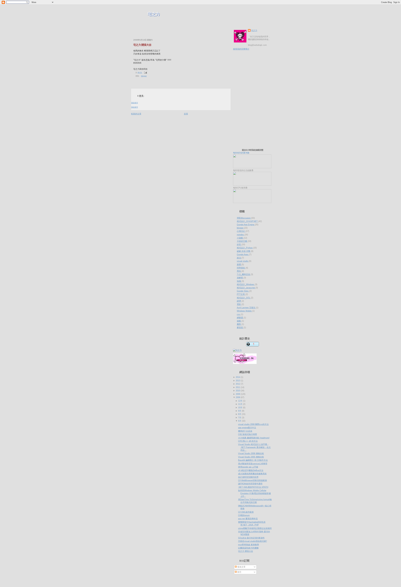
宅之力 (154, 14)
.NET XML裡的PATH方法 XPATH (253, 487)
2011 (238, 387)
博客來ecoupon (244, 218)
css (239, 314)
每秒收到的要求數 (248, 151)
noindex (241, 234)
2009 (238, 394)
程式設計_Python (245, 248)
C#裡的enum (244, 515)
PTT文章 (241, 294)
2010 (238, 390)
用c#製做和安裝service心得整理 (252, 463)
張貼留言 (134, 103)
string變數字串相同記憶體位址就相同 (255, 528)
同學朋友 (241, 268)
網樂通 (240, 317)
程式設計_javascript (246, 288)
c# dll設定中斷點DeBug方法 (250, 470)
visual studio (243, 261)
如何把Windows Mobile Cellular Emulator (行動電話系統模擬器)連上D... (254, 493)
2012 (238, 384)
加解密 (240, 278)
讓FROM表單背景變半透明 (250, 484)
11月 (240, 404)
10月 (240, 407)
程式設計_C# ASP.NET (247, 221)
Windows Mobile (244, 311)
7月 (240, 417)
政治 (239, 258)
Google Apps (243, 254)
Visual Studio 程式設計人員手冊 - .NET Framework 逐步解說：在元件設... (254, 447)
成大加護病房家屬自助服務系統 (252, 473)
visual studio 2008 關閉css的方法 (253, 424)
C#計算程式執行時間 (247, 434)
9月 (240, 411)
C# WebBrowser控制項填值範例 (252, 480)
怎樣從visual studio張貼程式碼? (252, 541)
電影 (239, 304)
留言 (239, 572)
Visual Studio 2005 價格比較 (251, 457)
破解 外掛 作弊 (244, 251)
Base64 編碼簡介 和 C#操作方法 (253, 460)
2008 (238, 397)
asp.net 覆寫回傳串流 (248, 518)
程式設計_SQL (244, 298)
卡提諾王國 (242, 241)
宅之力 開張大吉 (142, 44)
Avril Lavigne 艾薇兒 (246, 307)
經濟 (239, 301)
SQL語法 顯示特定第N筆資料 (251, 538)
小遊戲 (240, 238)
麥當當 (240, 327)
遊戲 (239, 321)
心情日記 (241, 231)
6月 (240, 421)
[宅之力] (237, 350)
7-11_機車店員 (244, 274)
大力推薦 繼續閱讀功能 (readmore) (253, 438)
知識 (239, 281)
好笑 (239, 244)
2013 (238, 380)
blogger (144, 76)
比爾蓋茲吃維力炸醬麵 (248, 548)
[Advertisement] (167, 33)
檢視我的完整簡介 (241, 49)
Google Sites (243, 291)
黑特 (239, 271)
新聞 (239, 264)
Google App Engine (246, 224)
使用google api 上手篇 (248, 467)
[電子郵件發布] (145, 72)
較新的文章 (136, 114)
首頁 (186, 114)
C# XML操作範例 (246, 512)
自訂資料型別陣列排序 (248, 477)
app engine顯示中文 (247, 427)
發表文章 (241, 567)
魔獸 (239, 324)
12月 (240, 401)
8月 (240, 414)
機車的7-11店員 (245, 431)
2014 (238, 377)
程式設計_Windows (246, 284)
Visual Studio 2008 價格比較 (251, 453)
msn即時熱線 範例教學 (248, 544)
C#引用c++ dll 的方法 (248, 441)
